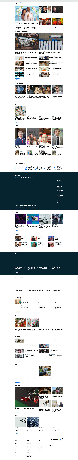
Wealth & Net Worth (52, 67)
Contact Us (40, 446)
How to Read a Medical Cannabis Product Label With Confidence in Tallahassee (20, 118)
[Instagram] (50, 445)
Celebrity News (17, 95)
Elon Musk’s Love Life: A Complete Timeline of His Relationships (27, 28)
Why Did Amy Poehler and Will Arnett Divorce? (42, 238)
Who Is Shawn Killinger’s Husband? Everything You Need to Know (59, 239)
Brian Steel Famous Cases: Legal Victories (19, 147)
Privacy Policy (40, 447)
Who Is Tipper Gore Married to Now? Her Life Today (44, 15)
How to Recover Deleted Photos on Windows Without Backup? (32, 226)
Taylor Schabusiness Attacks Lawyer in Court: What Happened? (32, 268)
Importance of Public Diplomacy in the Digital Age (45, 330)
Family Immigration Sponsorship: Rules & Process (20, 291)
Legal (15, 452)
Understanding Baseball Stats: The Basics (25, 205)
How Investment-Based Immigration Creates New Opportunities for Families (55, 57)
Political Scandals (27, 354)
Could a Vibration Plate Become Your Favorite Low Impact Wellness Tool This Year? (57, 118)
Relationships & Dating (18, 22)
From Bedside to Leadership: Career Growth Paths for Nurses (45, 410)
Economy (22, 305)
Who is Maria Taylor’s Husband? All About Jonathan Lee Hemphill (26, 24)
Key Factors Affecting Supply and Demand (24, 307)
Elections (28, 444)
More (17, 456)
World (15, 450)
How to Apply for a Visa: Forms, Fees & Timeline (44, 291)
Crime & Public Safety (29, 447)
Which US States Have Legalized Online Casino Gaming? (25, 408)
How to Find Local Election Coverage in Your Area (56, 268)
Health (28, 116)
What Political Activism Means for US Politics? (55, 351)
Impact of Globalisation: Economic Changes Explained (58, 307)
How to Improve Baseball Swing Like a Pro (59, 181)
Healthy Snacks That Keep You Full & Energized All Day (20, 330)
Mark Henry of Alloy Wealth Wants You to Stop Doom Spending (44, 397)
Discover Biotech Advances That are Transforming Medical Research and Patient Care (45, 226)
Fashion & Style (40, 242)
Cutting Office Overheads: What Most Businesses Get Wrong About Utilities (31, 74)
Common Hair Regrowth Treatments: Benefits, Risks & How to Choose (44, 118)
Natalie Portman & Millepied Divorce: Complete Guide (24, 244)
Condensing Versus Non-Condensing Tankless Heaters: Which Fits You (32, 429)
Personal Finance (51, 61)
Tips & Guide (16, 427)
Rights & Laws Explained (22, 151)
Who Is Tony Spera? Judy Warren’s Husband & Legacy (18, 28)
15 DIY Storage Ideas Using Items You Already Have (57, 378)
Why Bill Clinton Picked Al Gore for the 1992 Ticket (55, 345)
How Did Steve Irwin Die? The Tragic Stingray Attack (42, 244)
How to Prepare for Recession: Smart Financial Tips (42, 302)
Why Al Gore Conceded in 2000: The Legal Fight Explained (31, 351)
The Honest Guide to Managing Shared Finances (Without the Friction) (55, 74)
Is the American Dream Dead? (57, 396)
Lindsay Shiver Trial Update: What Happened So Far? (44, 27)
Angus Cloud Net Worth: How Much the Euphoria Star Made (55, 69)
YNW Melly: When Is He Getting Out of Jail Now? (57, 27)
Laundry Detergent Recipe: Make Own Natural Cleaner (19, 378)
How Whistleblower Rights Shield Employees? (39, 168)
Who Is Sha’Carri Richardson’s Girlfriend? (58, 244)
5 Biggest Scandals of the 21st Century (55, 355)
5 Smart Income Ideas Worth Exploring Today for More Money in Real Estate (31, 57)
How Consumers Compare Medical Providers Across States (31, 118)
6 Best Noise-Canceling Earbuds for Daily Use (56, 226)
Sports (15, 447)
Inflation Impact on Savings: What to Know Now (58, 302)
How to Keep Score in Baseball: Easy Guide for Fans (60, 201)
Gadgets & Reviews (54, 224)
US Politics (26, 349)
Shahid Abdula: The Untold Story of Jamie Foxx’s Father (44, 97)
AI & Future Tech (41, 224)
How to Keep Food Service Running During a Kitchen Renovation (44, 429)
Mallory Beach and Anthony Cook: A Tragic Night (44, 268)
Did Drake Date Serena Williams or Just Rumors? (25, 238)
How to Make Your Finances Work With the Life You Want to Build (56, 63)
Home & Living (29, 427)
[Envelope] (54, 445)
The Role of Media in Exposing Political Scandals (31, 356)
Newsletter (40, 443)
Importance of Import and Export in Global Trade (42, 307)
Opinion (16, 407)
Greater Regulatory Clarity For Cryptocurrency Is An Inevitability (57, 429)
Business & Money (17, 51)
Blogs (39, 444)
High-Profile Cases (42, 145)
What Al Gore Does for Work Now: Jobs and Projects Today (31, 345)
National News (28, 452)
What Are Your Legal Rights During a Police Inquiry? (59, 168)
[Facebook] (52, 445)
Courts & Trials (17, 145)
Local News (28, 450)
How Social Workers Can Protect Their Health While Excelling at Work (56, 410)
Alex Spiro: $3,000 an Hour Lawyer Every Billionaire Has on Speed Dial (57, 147)
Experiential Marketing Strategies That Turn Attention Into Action (20, 429)
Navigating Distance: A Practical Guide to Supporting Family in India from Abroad (31, 63)
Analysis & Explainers (42, 395)
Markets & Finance (27, 61)
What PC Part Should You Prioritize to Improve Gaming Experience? (20, 226)
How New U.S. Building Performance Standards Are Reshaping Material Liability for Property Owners (60, 154)
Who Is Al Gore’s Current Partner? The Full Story (56, 15)
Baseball (16, 204)
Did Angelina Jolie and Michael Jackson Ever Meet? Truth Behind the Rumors (20, 97)
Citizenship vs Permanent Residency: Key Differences (57, 291)
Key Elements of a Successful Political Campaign (31, 340)
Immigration (28, 449)
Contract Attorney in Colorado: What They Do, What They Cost (23, 153)
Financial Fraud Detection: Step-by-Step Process (20, 168)
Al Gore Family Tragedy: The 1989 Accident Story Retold (54, 340)
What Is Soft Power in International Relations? (31, 330)
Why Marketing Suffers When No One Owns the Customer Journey (31, 69)
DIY (15, 376)
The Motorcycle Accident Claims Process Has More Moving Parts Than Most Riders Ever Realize (35, 154)
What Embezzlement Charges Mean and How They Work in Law (47, 154)
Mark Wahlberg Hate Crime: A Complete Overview (20, 268)
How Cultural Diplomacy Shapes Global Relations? (57, 330)
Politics (15, 446)
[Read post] (19, 58)
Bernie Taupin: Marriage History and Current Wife (35, 28)
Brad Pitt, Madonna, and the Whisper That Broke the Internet (33, 97)
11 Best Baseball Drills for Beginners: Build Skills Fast (59, 186)
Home (39, 440)
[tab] (17, 177)
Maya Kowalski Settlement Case (33, 146)
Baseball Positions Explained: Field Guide (60, 196)
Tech (15, 224)
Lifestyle (16, 443)
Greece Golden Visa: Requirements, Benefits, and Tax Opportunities (25, 302)
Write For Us (40, 449)
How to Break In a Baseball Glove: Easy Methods (60, 191)
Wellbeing (16, 116)
